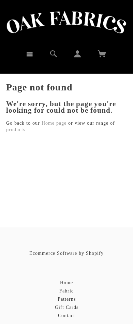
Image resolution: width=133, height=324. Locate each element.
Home (66, 282)
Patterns (67, 299)
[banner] (66, 22)
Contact (66, 315)
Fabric (66, 291)
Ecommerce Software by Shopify (66, 253)
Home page (54, 123)
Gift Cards (66, 307)
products (15, 129)
